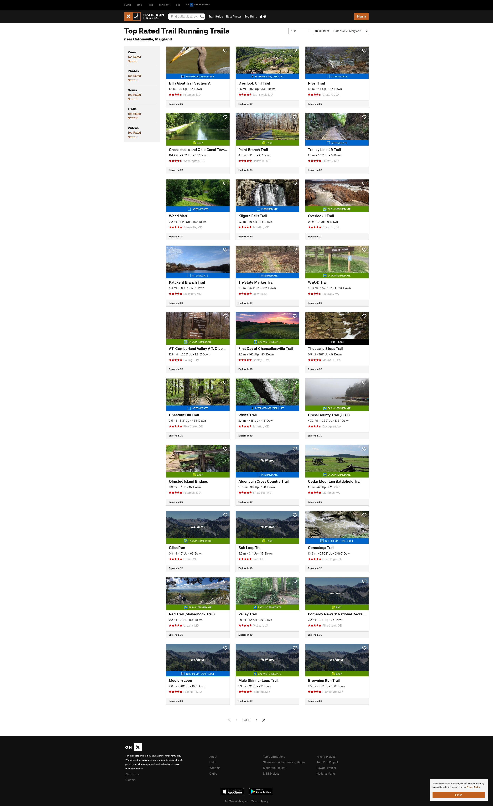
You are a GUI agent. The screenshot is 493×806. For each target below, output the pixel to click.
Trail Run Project (327, 762)
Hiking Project (326, 756)
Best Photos (233, 16)
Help (212, 762)
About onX (132, 774)
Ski (178, 4)
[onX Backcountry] (198, 5)
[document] (459, 790)
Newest (133, 61)
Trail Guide (216, 16)
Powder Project (326, 767)
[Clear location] (366, 31)
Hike (150, 4)
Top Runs (251, 16)
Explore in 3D (176, 103)
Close (458, 795)
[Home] (146, 16)
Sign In (361, 16)
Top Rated (134, 57)
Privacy (264, 801)
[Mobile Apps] (263, 16)
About (213, 756)
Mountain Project (274, 767)
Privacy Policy (473, 787)
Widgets (214, 767)
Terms (255, 801)
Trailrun (164, 4)
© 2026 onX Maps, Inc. (236, 801)
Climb (128, 4)
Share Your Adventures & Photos (284, 762)
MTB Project (271, 773)
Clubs (213, 773)
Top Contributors (274, 756)
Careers (130, 780)
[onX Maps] (133, 750)
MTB (139, 4)
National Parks (326, 773)
